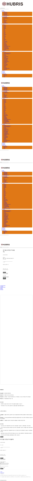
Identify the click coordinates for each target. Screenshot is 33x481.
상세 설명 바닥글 (2, 287)
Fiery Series (5, 13)
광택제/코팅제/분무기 (7, 53)
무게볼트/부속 (6, 23)
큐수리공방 (3, 71)
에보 (4, 33)
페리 (4, 37)
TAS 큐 (5, 36)
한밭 (4, 40)
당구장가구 (5, 67)
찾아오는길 (5, 75)
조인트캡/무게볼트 (6, 48)
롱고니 (5, 25)
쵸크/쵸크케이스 (6, 92)
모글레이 (5, 28)
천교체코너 (3, 72)
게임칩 (5, 66)
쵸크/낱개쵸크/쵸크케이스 (7, 210)
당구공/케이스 (6, 59)
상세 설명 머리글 (2, 285)
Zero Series (5, 12)
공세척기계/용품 (6, 58)
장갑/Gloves (5, 45)
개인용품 (3, 51)
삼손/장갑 (5, 55)
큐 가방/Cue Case (6, 47)
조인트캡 (5, 22)
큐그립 (5, 21)
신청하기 (2, 468)
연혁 (4, 76)
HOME (3, 10)
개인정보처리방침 (2, 472)
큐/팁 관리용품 (6, 120)
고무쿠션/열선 (6, 136)
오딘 (4, 193)
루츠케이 (5, 26)
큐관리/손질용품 (6, 56)
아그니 (5, 30)
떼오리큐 (5, 24)
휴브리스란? (5, 74)
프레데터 (5, 39)
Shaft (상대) (5, 14)
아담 (4, 31)
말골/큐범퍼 (5, 62)
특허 (4, 147)
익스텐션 (5, 49)
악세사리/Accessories (7, 50)
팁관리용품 (5, 20)
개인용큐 (3, 98)
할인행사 (3, 227)
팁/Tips (5, 42)
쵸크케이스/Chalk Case (7, 46)
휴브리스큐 (3, 11)
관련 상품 (1, 289)
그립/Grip (5, 43)
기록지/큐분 (5, 69)
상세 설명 (1, 286)
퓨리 (4, 38)
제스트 (5, 109)
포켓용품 (5, 65)
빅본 (4, 29)
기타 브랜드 (5, 114)
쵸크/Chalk (5, 44)
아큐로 (5, 32)
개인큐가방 (5, 17)
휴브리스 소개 (4, 73)
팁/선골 (5, 52)
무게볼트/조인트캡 (6, 61)
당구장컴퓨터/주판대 (6, 68)
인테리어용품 (6, 137)
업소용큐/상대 (6, 60)
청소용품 (5, 57)
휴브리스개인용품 (6, 15)
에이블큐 (5, 34)
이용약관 (1, 471)
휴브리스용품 (6, 115)
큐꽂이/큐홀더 (6, 131)
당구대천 (5, 63)
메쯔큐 (5, 27)
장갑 (4, 19)
